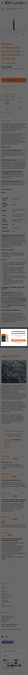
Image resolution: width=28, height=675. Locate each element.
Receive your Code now (18, 340)
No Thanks (18, 343)
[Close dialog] (26, 329)
